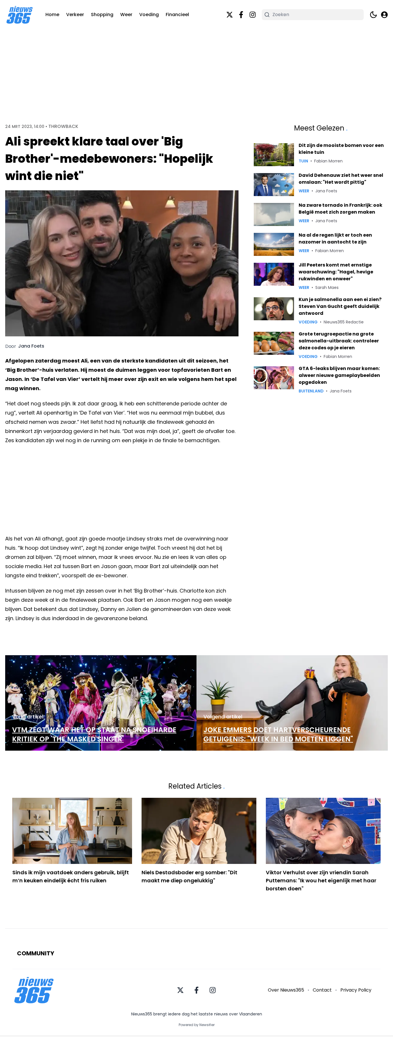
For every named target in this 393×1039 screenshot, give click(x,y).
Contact (322, 990)
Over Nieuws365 (286, 990)
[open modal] (384, 14)
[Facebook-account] (241, 14)
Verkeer (75, 14)
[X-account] (229, 14)
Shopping (102, 14)
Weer (126, 14)
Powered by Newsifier (197, 1025)
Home (52, 14)
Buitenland (311, 391)
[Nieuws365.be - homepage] (19, 15)
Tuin (303, 161)
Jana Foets (31, 346)
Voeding (149, 14)
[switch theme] (373, 15)
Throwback (63, 126)
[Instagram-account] (252, 14)
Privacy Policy (355, 990)
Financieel (177, 14)
